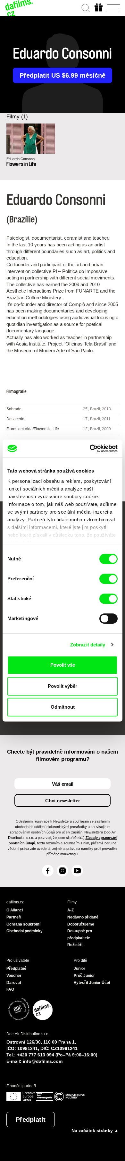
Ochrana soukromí (23, 924)
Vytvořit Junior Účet (92, 982)
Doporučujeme (80, 924)
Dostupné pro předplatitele (79, 934)
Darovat (13, 982)
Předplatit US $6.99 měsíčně (62, 75)
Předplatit (31, 1119)
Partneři (13, 917)
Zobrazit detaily (87, 644)
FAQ (10, 989)
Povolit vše (62, 665)
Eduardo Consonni (20, 159)
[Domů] (19, 8)
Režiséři (74, 945)
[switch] (108, 579)
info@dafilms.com (43, 1061)
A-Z (70, 910)
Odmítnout (63, 707)
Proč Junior (84, 975)
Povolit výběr (62, 686)
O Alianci (14, 910)
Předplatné (16, 968)
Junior (79, 968)
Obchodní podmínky (24, 931)
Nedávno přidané (82, 917)
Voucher (13, 975)
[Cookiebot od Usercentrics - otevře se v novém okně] (90, 448)
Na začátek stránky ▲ (95, 1130)
